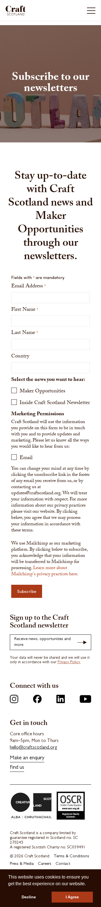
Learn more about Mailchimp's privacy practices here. (44, 571)
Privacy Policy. (69, 662)
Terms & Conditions (71, 857)
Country (20, 356)
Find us (17, 767)
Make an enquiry (27, 758)
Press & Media (22, 864)
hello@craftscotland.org (33, 747)
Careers (44, 864)
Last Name (24, 333)
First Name (24, 310)
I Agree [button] (72, 897)
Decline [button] (29, 897)
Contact (63, 864)
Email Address (28, 286)
